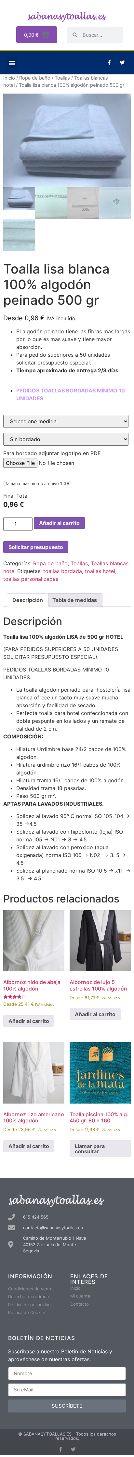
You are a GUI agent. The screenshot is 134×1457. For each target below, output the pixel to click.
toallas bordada (62, 571)
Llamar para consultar (90, 1149)
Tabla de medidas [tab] (74, 600)
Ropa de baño (34, 78)
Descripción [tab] (27, 600)
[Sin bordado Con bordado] (65, 439)
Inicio (9, 78)
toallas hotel (100, 571)
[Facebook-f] (109, 63)
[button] (12, 62)
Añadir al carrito (59, 523)
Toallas (62, 78)
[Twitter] (122, 63)
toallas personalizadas (30, 579)
